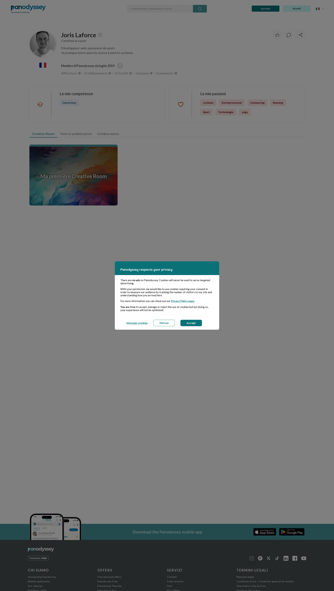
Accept (191, 323)
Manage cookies (137, 323)
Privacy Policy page (182, 301)
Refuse (164, 323)
